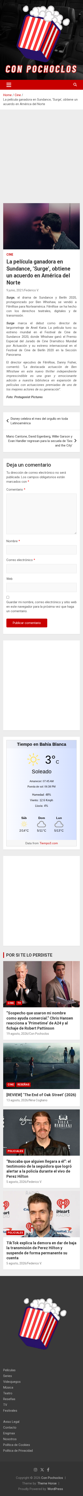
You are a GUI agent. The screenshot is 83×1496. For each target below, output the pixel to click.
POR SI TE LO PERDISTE (29, 955)
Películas (9, 1370)
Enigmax (9, 1433)
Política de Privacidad (18, 1451)
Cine (9, 254)
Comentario (15, 489)
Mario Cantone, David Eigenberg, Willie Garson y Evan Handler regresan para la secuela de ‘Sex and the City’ (39, 441)
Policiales (15, 1151)
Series (7, 1376)
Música (8, 1387)
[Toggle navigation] (8, 85)
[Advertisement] (41, 159)
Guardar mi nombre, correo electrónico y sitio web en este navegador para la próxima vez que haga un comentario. (41, 606)
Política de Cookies (16, 1445)
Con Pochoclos (39, 1033)
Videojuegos (12, 1382)
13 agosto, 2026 (17, 1100)
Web (9, 579)
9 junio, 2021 (14, 290)
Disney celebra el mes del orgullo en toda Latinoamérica (39, 421)
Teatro (7, 1393)
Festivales (10, 1411)
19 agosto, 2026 (17, 1033)
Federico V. (31, 290)
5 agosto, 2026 (16, 1181)
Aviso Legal (11, 1422)
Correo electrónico (20, 560)
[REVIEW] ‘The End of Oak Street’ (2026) (41, 1095)
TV (19, 1003)
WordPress (55, 1489)
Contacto (9, 1427)
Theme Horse (47, 1483)
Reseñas (23, 1084)
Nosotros (10, 1439)
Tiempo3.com (49, 843)
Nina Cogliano (38, 1100)
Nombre (13, 541)
